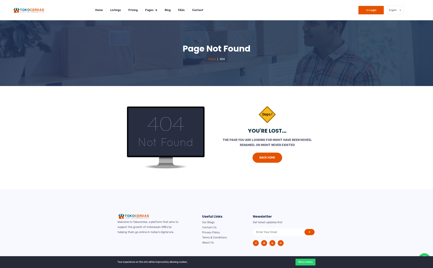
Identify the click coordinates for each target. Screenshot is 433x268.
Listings (115, 10)
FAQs (181, 10)
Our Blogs (208, 222)
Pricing (133, 10)
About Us (208, 242)
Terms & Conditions (214, 237)
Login (372, 10)
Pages (149, 10)
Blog (168, 10)
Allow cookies (305, 262)
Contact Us (209, 227)
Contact (197, 10)
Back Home (267, 157)
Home (99, 10)
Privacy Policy (211, 232)
